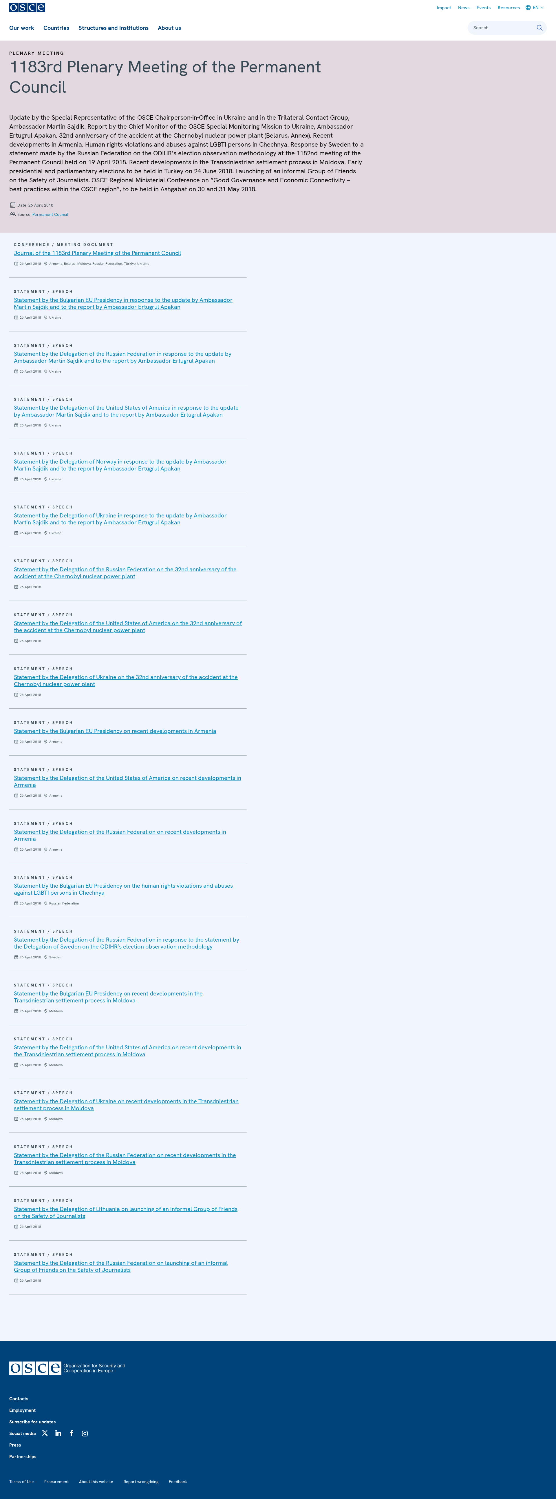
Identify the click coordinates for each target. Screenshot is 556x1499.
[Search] (540, 28)
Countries (56, 28)
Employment (22, 1410)
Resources (509, 8)
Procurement (56, 1481)
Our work (21, 28)
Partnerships (22, 1457)
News (464, 8)
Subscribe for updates (32, 1422)
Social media (22, 1433)
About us (169, 28)
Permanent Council (50, 214)
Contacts (18, 1399)
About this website (96, 1481)
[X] (45, 1433)
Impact (444, 8)
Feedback (178, 1481)
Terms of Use (21, 1481)
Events (484, 8)
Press (15, 1445)
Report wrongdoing (141, 1481)
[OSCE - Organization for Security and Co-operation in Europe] (27, 7)
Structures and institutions (113, 28)
